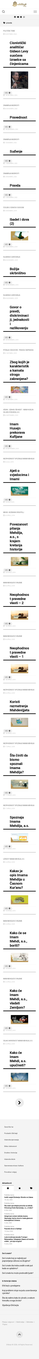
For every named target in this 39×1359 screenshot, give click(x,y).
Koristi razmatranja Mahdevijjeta (19, 706)
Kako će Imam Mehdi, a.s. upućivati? (18, 1059)
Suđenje (16, 151)
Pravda (15, 185)
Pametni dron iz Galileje (13, 1229)
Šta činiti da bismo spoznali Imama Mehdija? (19, 763)
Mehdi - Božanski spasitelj (13, 512)
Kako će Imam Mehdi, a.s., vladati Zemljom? (18, 999)
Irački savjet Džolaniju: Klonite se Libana (18, 1197)
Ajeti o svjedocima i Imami (19, 475)
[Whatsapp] (24, 17)
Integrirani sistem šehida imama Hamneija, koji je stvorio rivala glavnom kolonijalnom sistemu (18, 1218)
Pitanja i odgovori (10, 350)
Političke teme (9, 31)
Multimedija (20, 1322)
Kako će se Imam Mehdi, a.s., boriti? (18, 939)
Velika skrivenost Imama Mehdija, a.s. (18, 1041)
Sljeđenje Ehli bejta (10, 1305)
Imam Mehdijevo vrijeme (12, 583)
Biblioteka (29, 1322)
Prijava (4, 1324)
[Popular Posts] (19, 1188)
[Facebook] (14, 17)
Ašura (5, 410)
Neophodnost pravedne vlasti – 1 (19, 652)
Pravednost (18, 117)
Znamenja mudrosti (11, 105)
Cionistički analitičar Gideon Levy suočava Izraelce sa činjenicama (19, 53)
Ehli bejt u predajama (11, 1286)
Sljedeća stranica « (19, 1102)
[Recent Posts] (8, 1188)
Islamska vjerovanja (11, 257)
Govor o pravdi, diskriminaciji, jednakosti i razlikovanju (19, 317)
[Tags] (31, 1188)
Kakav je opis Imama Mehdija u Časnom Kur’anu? (19, 879)
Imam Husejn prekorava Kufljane (17, 430)
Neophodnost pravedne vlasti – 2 (19, 599)
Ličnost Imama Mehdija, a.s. (13, 859)
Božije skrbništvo (18, 271)
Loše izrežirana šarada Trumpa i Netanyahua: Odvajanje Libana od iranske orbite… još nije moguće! (19, 1239)
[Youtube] (18, 17)
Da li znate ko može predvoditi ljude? (17, 1273)
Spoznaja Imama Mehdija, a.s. (19, 821)
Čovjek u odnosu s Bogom (13, 207)
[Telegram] (21, 17)
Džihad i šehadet (15, 410)
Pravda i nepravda (26, 350)
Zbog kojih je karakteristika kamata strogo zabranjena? (19, 370)
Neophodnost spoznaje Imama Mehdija (18, 459)
